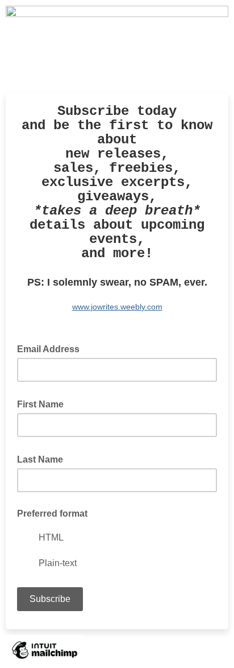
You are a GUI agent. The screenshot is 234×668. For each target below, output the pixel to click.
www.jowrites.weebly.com (117, 306)
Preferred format (52, 513)
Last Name (43, 458)
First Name (43, 403)
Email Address (51, 348)
